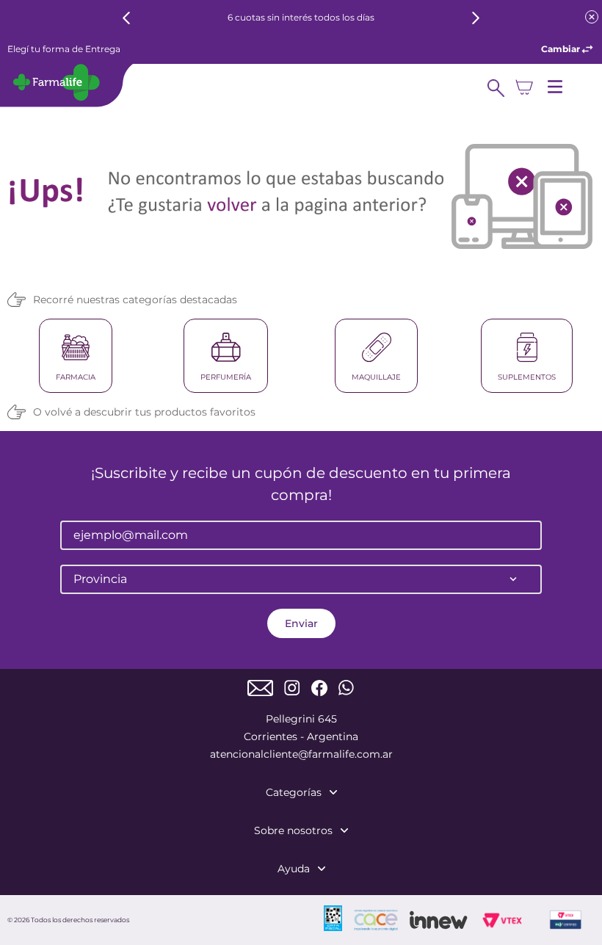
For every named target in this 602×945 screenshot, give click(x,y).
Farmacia (75, 377)
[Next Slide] (475, 18)
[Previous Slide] (126, 18)
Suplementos (527, 377)
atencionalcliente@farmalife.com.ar (301, 754)
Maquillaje (376, 377)
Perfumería (225, 377)
